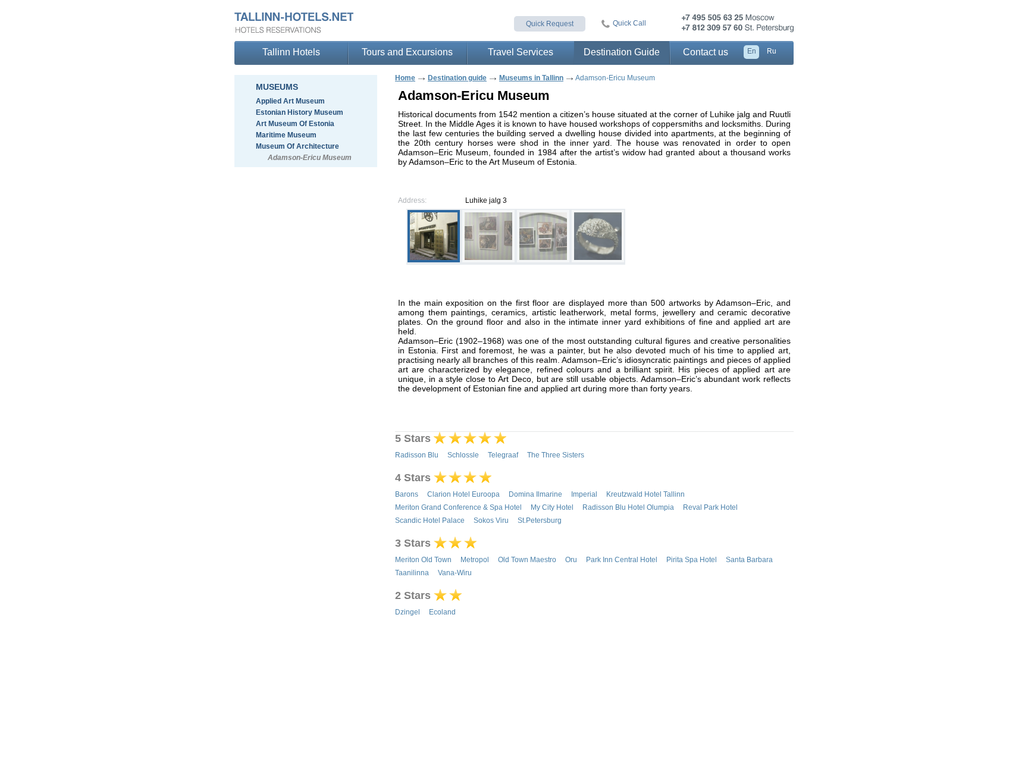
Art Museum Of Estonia (295, 124)
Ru (771, 51)
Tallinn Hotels (291, 52)
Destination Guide (622, 52)
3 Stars (413, 543)
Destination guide (457, 78)
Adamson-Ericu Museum (310, 157)
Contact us (705, 52)
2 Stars (413, 595)
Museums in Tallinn (531, 78)
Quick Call (629, 23)
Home (405, 78)
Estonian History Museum (299, 112)
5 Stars (413, 438)
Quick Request (549, 24)
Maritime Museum (286, 135)
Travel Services (520, 52)
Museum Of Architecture (297, 146)
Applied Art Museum (290, 101)
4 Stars (413, 478)
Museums (277, 87)
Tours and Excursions (407, 52)
